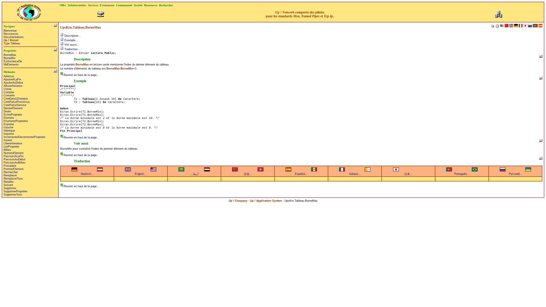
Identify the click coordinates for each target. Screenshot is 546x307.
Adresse (9, 76)
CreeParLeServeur (15, 105)
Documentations (14, 37)
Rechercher (11, 172)
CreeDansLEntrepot (16, 98)
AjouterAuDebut (13, 82)
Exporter (9, 124)
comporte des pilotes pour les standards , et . (300, 14)
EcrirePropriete (13, 114)
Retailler (9, 181)
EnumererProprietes (16, 121)
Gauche (8, 127)
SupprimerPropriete (15, 191)
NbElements (11, 64)
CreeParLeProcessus (17, 101)
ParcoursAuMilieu (14, 162)
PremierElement (13, 169)
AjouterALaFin (12, 79)
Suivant (8, 185)
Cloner (8, 89)
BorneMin (9, 58)
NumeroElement (13, 153)
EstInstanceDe (13, 61)
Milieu (7, 149)
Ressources (11, 33)
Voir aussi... (71, 44)
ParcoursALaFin (13, 156)
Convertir (9, 95)
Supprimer (10, 188)
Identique (9, 130)
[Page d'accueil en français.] (29, 11)
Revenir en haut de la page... (81, 75)
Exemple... (71, 40)
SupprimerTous (13, 194)
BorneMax (10, 54)
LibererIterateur (13, 143)
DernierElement (13, 108)
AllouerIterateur (13, 85)
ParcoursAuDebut (14, 159)
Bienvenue (10, 30)
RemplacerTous (13, 178)
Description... (72, 35)
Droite (7, 111)
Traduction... (72, 49)
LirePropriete (11, 146)
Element (9, 117)
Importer (9, 133)
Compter (9, 92)
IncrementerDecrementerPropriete (24, 137)
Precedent (10, 165)
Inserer (8, 140)
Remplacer (10, 175)
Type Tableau (12, 43)
